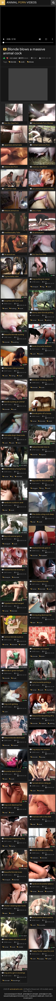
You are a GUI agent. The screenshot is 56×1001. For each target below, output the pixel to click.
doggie (35, 488)
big (42, 287)
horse (34, 320)
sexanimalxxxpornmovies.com (16, 996)
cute (12, 443)
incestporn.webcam (36, 996)
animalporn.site (45, 994)
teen (33, 623)
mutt (20, 376)
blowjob (35, 287)
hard (6, 308)
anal (5, 510)
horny (13, 846)
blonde (13, 62)
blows (31, 62)
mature (43, 723)
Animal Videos (22, 2)
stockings (16, 980)
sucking (15, 342)
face (19, 443)
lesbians (35, 858)
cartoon (23, 644)
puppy (41, 959)
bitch (43, 656)
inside (20, 947)
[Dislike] (7, 58)
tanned (41, 791)
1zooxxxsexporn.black (13, 994)
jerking (48, 320)
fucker (49, 959)
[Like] (4, 58)
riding (13, 376)
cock (22, 62)
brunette (49, 690)
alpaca (43, 455)
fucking (13, 308)
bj (12, 476)
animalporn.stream (30, 994)
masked (44, 555)
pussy (43, 757)
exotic (41, 354)
